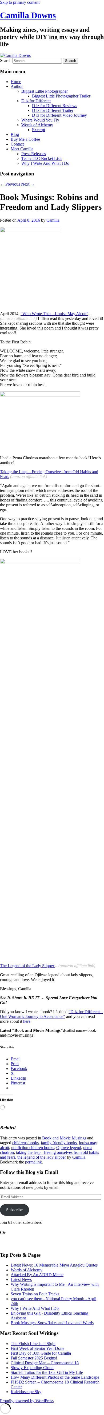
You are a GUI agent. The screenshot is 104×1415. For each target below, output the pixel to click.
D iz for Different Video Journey (59, 115)
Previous (10, 184)
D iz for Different (36, 101)
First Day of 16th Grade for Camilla (41, 1353)
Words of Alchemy (37, 125)
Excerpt (38, 129)
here (26, 1021)
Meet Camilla (22, 149)
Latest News (21, 1279)
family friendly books (59, 1142)
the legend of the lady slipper (41, 1157)
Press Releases (33, 153)
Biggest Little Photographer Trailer (61, 96)
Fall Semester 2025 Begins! (34, 1358)
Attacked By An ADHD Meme (37, 1274)
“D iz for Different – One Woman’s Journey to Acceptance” (51, 1014)
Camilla (52, 220)
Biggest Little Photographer (44, 91)
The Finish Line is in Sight (33, 1343)
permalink (33, 1162)
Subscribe (14, 1210)
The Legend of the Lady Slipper (27, 965)
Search (5, 60)
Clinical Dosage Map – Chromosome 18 (45, 1363)
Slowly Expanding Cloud (32, 1367)
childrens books (25, 1142)
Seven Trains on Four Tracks (35, 1294)
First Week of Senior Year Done (37, 1348)
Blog (15, 134)
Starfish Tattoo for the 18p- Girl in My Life (47, 1372)
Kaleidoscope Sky (26, 1391)
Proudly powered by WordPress (27, 1400)
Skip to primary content (19, 2)
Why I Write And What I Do (45, 163)
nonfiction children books (32, 1147)
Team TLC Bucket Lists (41, 158)
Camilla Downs (28, 15)
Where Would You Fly (40, 120)
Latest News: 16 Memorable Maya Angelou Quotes (54, 1265)
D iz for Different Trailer (52, 110)
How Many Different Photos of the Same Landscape (55, 1377)
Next (28, 184)
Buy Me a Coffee (25, 139)
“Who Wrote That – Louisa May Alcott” (54, 313)
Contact (17, 144)
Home (16, 81)
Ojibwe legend (68, 1147)
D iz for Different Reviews (54, 105)
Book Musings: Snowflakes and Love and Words (52, 1322)
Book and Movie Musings (64, 1138)
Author (17, 86)
